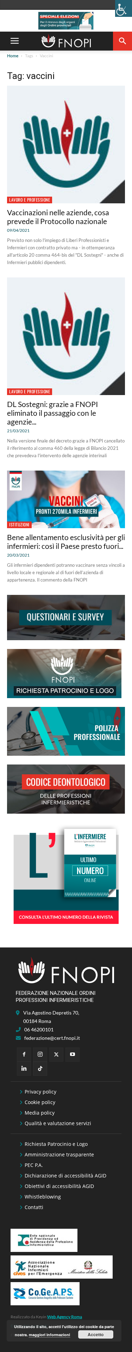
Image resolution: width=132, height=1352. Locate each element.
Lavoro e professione (29, 200)
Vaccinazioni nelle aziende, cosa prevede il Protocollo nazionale (58, 216)
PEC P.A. (34, 1165)
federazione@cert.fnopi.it (52, 1038)
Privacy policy (40, 1091)
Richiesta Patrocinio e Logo (56, 1144)
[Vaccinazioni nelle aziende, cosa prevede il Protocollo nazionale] (66, 144)
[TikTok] (40, 1069)
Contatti (34, 1207)
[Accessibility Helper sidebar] (123, 8)
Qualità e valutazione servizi (58, 1123)
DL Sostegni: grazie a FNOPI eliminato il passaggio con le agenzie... (52, 413)
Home (12, 55)
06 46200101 (39, 1029)
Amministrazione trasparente (59, 1154)
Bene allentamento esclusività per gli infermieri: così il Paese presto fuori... (66, 541)
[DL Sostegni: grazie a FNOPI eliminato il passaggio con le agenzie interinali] (66, 336)
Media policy (40, 1112)
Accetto (95, 1334)
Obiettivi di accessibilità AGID (59, 1186)
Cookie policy (40, 1102)
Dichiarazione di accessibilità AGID (65, 1175)
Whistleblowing (43, 1196)
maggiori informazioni (49, 1334)
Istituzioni (19, 524)
